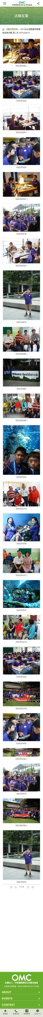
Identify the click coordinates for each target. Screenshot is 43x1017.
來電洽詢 (16, 1014)
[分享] (38, 3)
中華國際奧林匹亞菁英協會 (22, 5)
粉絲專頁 (27, 1014)
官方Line (38, 1014)
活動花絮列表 (12, 29)
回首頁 (5, 1014)
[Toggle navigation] (5, 3)
